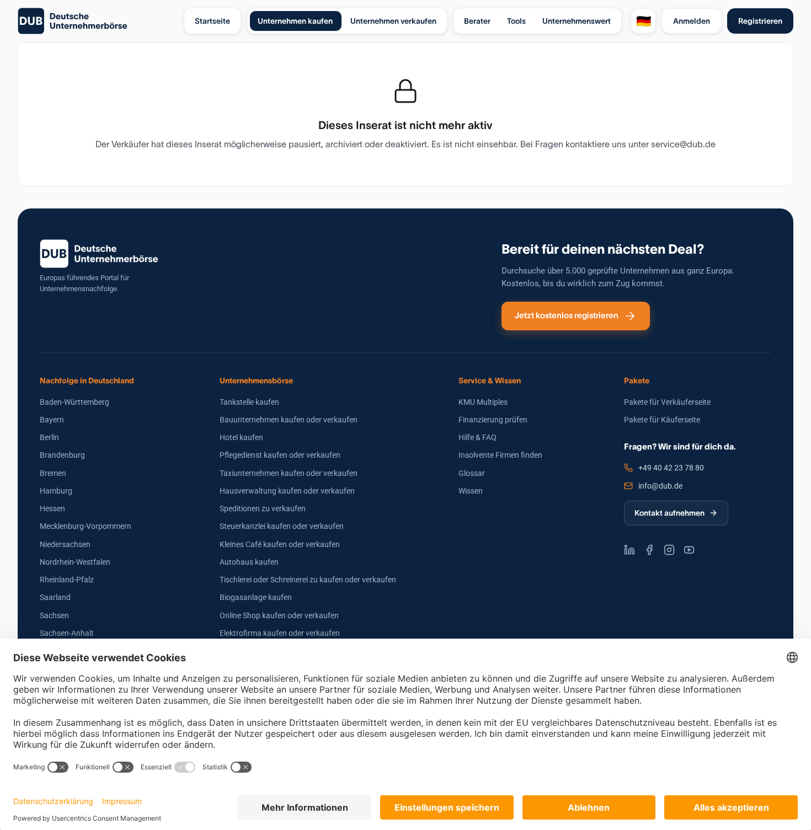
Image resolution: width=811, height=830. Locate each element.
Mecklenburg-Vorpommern (85, 526)
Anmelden (691, 21)
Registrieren (760, 21)
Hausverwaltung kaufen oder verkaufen (287, 490)
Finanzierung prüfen (492, 419)
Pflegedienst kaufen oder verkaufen (280, 455)
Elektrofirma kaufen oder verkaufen (280, 633)
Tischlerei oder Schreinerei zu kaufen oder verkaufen (308, 579)
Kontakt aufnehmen (669, 512)
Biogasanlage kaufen (256, 597)
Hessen (52, 508)
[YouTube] (689, 549)
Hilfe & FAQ (477, 437)
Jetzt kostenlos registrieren (566, 315)
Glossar (471, 473)
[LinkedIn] (629, 549)
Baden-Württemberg (74, 402)
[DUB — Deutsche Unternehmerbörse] (96, 21)
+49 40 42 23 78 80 (671, 467)
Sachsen (54, 615)
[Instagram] (669, 549)
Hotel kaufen (241, 437)
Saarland (55, 597)
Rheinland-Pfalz (67, 579)
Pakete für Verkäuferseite (667, 402)
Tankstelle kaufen (249, 402)
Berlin (49, 437)
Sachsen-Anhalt (67, 633)
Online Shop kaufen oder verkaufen (279, 615)
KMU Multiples (483, 402)
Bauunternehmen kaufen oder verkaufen (289, 419)
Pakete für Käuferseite (662, 419)
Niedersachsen (65, 544)
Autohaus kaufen (249, 562)
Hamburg (56, 490)
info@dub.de (660, 485)
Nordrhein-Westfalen (75, 562)
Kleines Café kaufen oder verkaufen (280, 544)
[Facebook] (649, 549)
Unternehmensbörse (256, 380)
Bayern (52, 419)
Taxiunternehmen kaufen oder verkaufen (289, 473)
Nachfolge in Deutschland (87, 380)
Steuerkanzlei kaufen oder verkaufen (282, 526)
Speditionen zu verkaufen (263, 508)
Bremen (53, 473)
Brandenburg (62, 455)
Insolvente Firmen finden (500, 455)
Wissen (470, 490)
